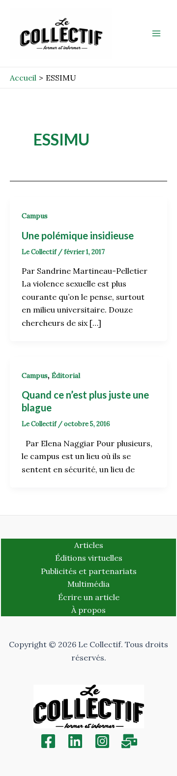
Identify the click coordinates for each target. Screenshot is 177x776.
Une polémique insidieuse (78, 235)
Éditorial (66, 375)
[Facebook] (48, 741)
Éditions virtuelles (88, 558)
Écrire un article (88, 597)
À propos (88, 610)
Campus (35, 215)
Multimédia (88, 584)
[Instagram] (102, 741)
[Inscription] (129, 741)
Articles (88, 545)
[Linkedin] (75, 741)
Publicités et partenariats (89, 571)
